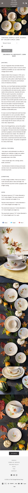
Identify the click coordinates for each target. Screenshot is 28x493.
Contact (14, 470)
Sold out (7, 50)
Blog (14, 466)
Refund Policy (14, 464)
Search (14, 460)
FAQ (14, 468)
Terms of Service (14, 462)
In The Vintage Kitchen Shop (14, 3)
